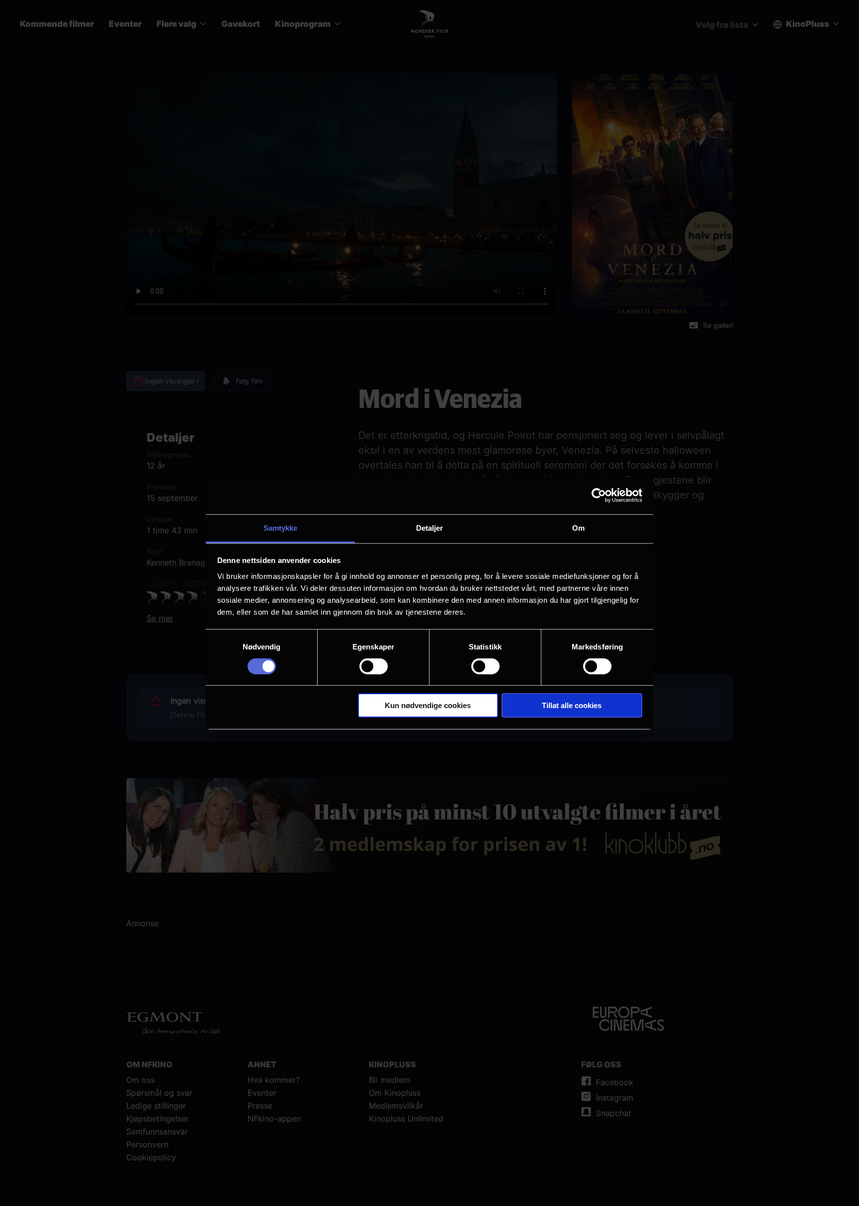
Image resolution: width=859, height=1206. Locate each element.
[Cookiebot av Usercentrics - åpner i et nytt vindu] (598, 495)
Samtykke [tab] (280, 527)
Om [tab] (578, 527)
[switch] (373, 666)
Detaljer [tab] (429, 527)
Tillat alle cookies (571, 705)
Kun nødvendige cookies (428, 705)
